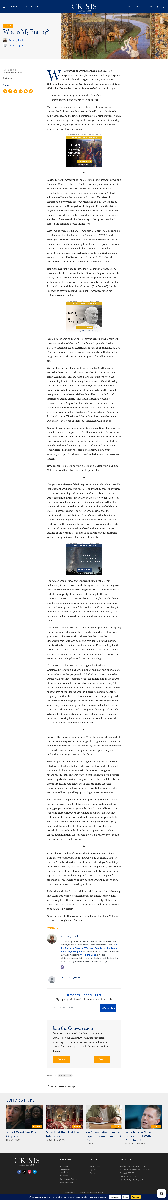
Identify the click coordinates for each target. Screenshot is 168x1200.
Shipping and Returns (69, 1179)
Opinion (14, 7)
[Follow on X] (24, 1172)
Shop (128, 7)
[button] (161, 1193)
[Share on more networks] (31, 91)
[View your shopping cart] (157, 6)
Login (149, 7)
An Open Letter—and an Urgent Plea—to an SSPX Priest (104, 1136)
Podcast (35, 7)
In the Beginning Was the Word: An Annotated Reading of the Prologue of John (89, 948)
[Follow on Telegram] (35, 1172)
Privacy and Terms (68, 1182)
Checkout (94, 1173)
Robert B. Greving (55, 1140)
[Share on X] (5, 91)
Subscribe (108, 1007)
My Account (95, 1166)
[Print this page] (26, 91)
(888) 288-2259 (130, 1176)
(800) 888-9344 (129, 1173)
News (24, 7)
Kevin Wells (92, 1144)
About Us (64, 1166)
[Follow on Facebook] (19, 1172)
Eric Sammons (13, 1140)
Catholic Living (65, 1076)
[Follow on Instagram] (29, 1172)
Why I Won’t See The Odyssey (21, 1134)
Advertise (64, 1175)
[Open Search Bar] (163, 6)
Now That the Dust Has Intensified (63, 1134)
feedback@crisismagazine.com (133, 1166)
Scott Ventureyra (135, 1144)
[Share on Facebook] (10, 91)
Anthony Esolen (17, 40)
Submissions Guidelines (65, 1170)
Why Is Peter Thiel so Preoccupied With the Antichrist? (140, 1136)
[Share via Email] (21, 91)
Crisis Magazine (17, 45)
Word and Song (88, 955)
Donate (139, 7)
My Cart (93, 1169)
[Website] (62, 967)
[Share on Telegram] (15, 91)
